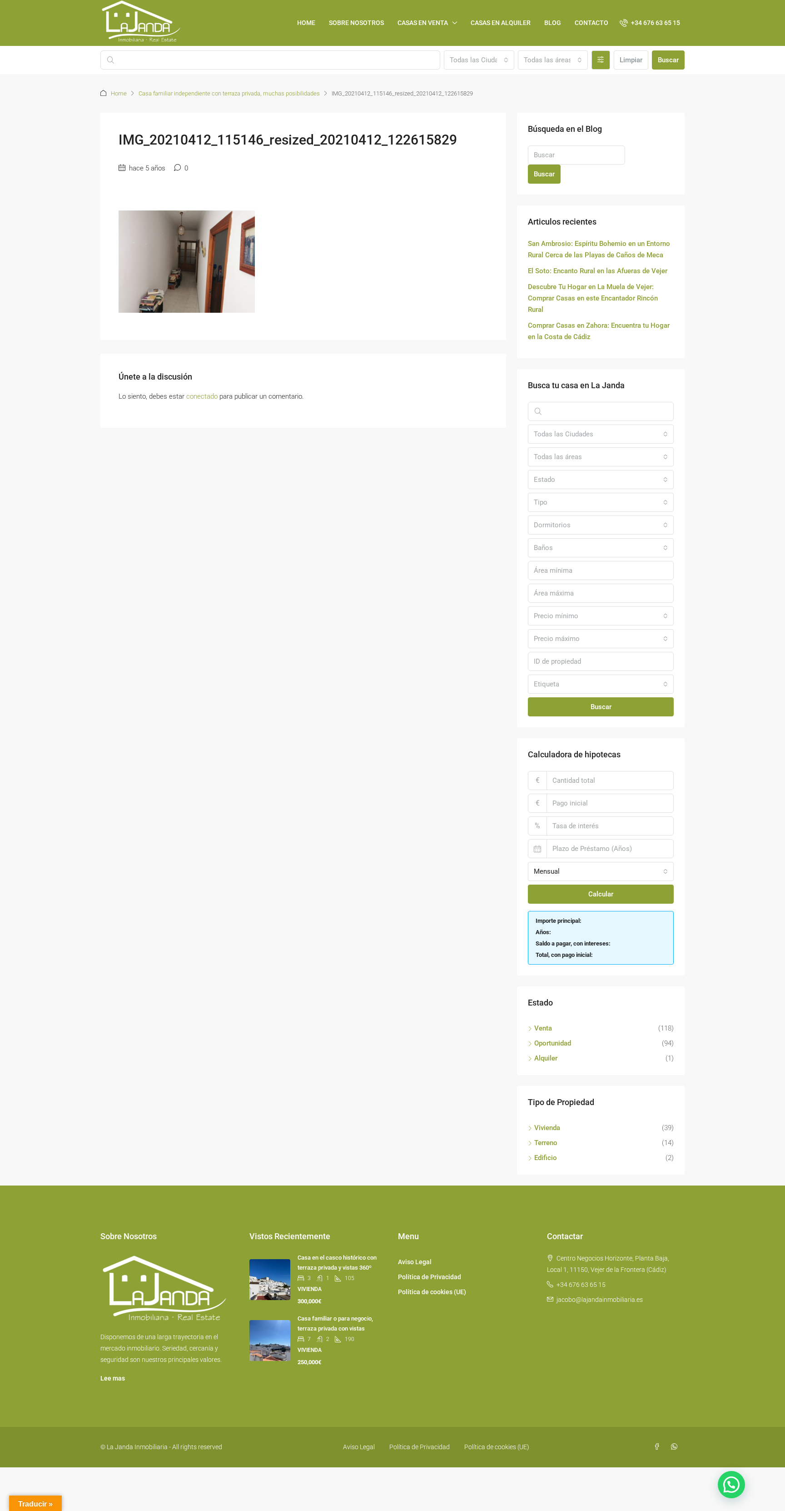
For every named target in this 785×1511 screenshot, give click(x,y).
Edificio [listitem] (545, 1158)
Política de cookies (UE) (432, 1292)
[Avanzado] (600, 60)
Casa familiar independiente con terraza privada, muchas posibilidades (229, 93)
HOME (306, 22)
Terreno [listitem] (545, 1143)
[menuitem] (650, 23)
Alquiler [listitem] (545, 1058)
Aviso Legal (415, 1262)
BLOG (552, 22)
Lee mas (112, 1378)
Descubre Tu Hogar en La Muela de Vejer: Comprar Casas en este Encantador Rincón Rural (593, 298)
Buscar (668, 60)
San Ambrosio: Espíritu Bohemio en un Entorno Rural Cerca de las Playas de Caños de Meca (599, 249)
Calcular (600, 894)
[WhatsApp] (676, 1447)
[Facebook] (659, 1447)
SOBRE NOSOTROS (356, 22)
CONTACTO (591, 22)
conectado (202, 396)
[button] (731, 1484)
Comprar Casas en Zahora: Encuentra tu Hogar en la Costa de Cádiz (599, 331)
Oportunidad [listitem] (552, 1043)
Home (119, 93)
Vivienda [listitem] (547, 1128)
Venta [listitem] (543, 1028)
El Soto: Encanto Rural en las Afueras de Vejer (597, 271)
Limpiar (631, 60)
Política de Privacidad (429, 1277)
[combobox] (479, 60)
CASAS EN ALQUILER (501, 22)
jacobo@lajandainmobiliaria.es (599, 1299)
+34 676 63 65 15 (581, 1284)
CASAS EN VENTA (422, 22)
